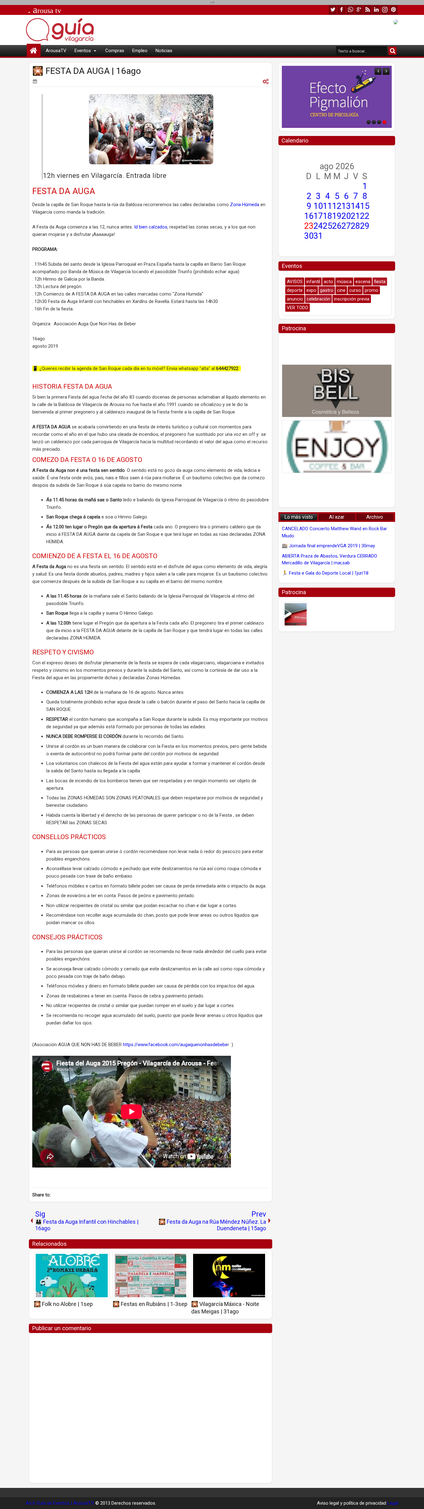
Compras (114, 50)
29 (364, 226)
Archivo (374, 517)
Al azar (336, 517)
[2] (374, 122)
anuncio (295, 299)
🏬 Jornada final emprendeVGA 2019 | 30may (328, 546)
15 (364, 206)
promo (371, 290)
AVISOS (295, 281)
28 (355, 226)
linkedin (376, 10)
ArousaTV (56, 50)
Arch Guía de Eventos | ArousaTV (60, 1503)
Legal (392, 1503)
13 (346, 206)
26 (336, 226)
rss (367, 10)
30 (308, 236)
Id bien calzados (150, 227)
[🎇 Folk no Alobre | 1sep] (72, 1275)
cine (341, 290)
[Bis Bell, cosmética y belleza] (336, 391)
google (359, 10)
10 (318, 206)
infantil (313, 281)
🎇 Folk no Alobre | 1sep (63, 1304)
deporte (295, 290)
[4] (384, 122)
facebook (341, 10)
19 (336, 216)
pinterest (394, 10)
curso (355, 290)
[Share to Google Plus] (103, 1259)
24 (318, 226)
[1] (369, 122)
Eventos (82, 50)
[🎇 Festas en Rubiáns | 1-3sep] (151, 1275)
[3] (379, 122)
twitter (333, 10)
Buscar (392, 51)
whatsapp (350, 10)
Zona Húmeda (244, 204)
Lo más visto (298, 517)
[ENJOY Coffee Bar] (336, 447)
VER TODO (297, 307)
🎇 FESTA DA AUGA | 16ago (86, 71)
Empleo (139, 50)
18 (327, 216)
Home (34, 51)
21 (355, 216)
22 (364, 216)
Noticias (164, 50)
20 (346, 216)
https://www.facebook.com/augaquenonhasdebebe (175, 1044)
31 (318, 236)
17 (318, 216)
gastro (326, 290)
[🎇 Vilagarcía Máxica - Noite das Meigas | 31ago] (229, 1275)
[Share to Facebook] (89, 1259)
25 (327, 226)
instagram (385, 10)
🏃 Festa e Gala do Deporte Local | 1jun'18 (325, 573)
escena (362, 281)
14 (355, 206)
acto (328, 281)
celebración (318, 299)
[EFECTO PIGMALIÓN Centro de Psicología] (337, 97)
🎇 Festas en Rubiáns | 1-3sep (150, 1304)
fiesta (380, 281)
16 (308, 216)
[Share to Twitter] (96, 1259)
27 (346, 226)
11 (327, 206)
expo (311, 290)
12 (336, 206)
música (344, 281)
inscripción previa (351, 299)
